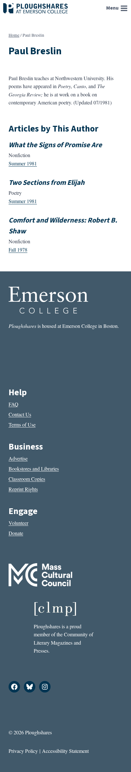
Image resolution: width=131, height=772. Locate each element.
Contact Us (20, 414)
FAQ (13, 404)
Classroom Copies (27, 478)
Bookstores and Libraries (34, 468)
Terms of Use (22, 424)
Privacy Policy (23, 750)
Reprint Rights (23, 489)
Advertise (18, 458)
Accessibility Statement (65, 750)
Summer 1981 (23, 163)
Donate (16, 533)
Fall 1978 (18, 249)
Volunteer (18, 522)
